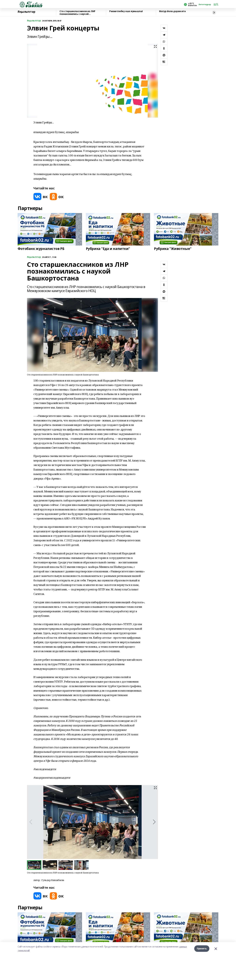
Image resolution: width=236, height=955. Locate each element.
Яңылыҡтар (26, 12)
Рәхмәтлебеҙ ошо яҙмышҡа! (126, 11)
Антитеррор (205, 4)
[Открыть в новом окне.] (40, 196)
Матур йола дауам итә (172, 11)
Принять (202, 948)
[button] (154, 821)
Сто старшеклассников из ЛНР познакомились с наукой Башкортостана (77, 12)
